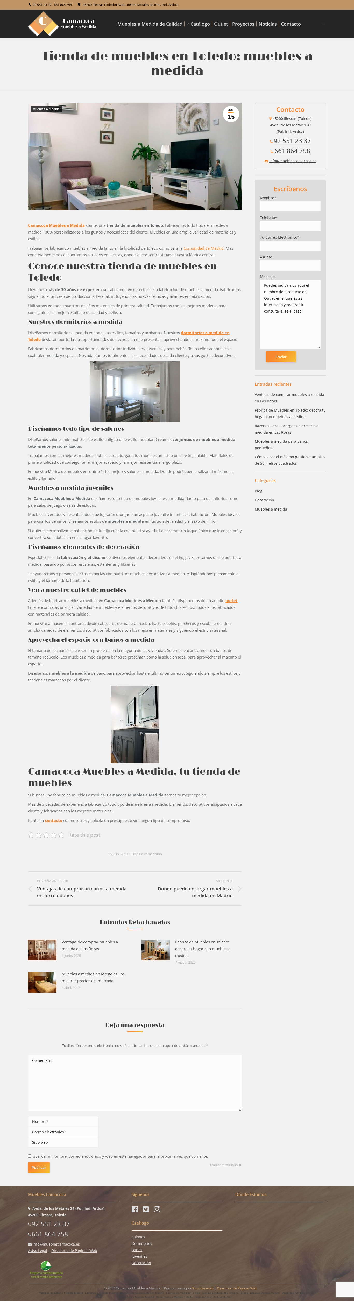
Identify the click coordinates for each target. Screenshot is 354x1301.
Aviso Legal (37, 1250)
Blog (258, 491)
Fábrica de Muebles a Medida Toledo (225, 1293)
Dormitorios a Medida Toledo (174, 1297)
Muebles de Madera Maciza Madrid (142, 1293)
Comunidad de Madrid (203, 248)
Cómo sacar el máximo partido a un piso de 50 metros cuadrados (290, 460)
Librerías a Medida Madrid (101, 1293)
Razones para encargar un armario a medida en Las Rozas (286, 429)
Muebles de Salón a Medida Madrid (61, 1293)
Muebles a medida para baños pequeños (281, 444)
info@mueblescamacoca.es (292, 160)
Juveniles (139, 1256)
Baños (137, 1249)
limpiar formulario (224, 1165)
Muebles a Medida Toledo (298, 1293)
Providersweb (203, 1288)
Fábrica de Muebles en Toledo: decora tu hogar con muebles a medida (202, 948)
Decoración (264, 500)
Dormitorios (142, 1243)
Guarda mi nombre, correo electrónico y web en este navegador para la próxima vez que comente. (120, 1156)
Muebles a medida (46, 109)
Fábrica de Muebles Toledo (183, 1293)
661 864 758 (292, 150)
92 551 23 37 (292, 140)
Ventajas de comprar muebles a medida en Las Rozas (90, 945)
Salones (138, 1236)
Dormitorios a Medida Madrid (213, 1297)
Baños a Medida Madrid (265, 1293)
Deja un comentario (147, 854)
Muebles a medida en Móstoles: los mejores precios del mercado (93, 977)
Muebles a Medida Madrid (137, 1297)
